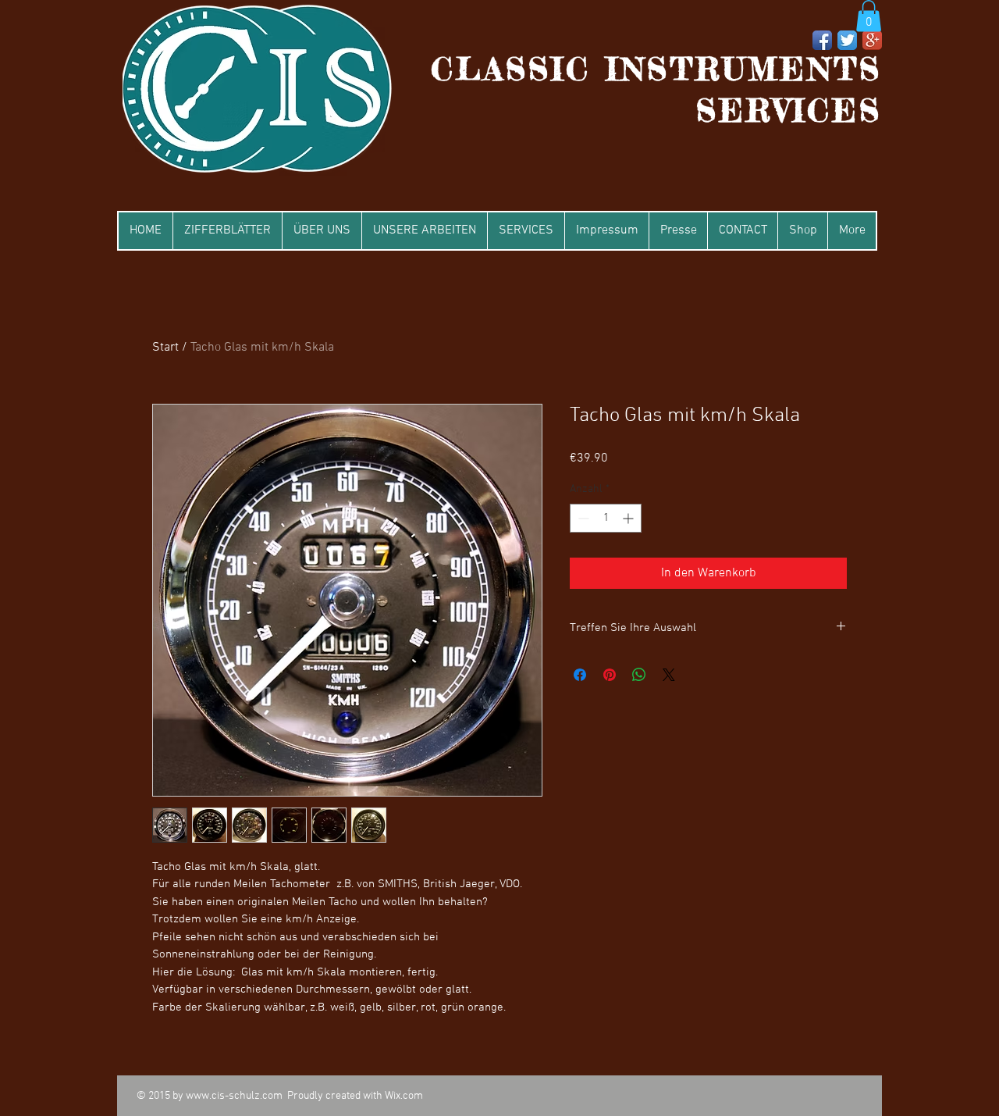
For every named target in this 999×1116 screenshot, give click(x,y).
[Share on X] (668, 674)
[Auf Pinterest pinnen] (609, 674)
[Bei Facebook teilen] (580, 674)
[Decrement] (582, 518)
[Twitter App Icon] (847, 40)
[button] (868, 16)
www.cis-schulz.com (234, 1096)
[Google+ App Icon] (872, 40)
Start (165, 347)
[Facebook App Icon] (822, 40)
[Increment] (629, 518)
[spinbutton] (606, 518)
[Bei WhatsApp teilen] (639, 674)
